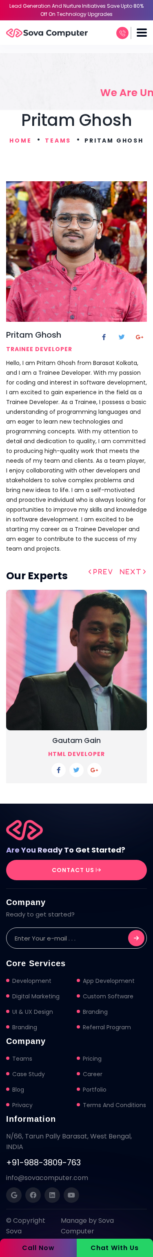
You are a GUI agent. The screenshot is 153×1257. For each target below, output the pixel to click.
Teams (58, 140)
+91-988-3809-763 (43, 1162)
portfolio (94, 1090)
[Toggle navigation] (142, 32)
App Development (109, 981)
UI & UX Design (32, 1012)
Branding (95, 1012)
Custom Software (108, 996)
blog (18, 1090)
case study (28, 1074)
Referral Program (107, 1027)
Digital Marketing (36, 996)
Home (20, 140)
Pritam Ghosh (33, 335)
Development (31, 981)
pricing (92, 1059)
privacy (22, 1105)
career (92, 1074)
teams (22, 1059)
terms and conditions (114, 1105)
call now (38, 1248)
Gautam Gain (76, 740)
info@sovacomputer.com (47, 1177)
